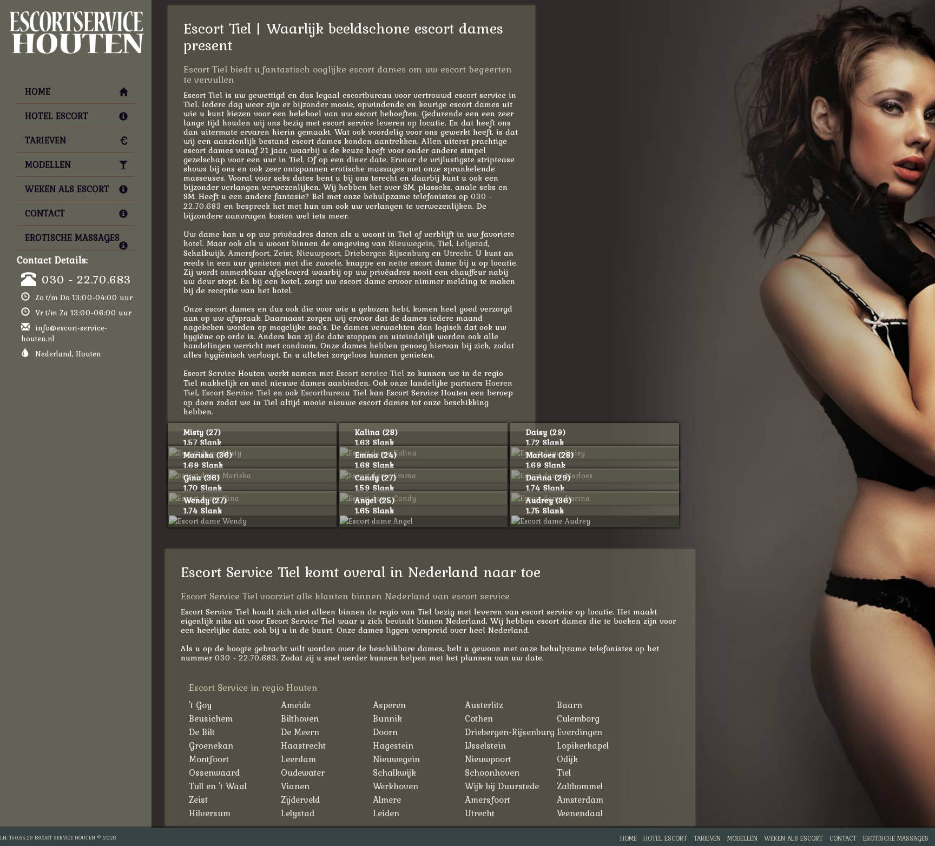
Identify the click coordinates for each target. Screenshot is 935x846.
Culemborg (578, 718)
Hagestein (393, 745)
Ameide (296, 704)
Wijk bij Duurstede (502, 785)
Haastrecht (303, 745)
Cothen (479, 718)
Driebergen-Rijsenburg (387, 253)
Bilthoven (300, 718)
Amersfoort (248, 253)
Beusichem (211, 718)
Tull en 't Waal (218, 785)
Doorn (385, 731)
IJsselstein (485, 745)
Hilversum (210, 813)
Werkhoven (395, 785)
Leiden (386, 813)
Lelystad (472, 243)
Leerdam (298, 758)
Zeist (283, 253)
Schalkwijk (394, 772)
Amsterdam (580, 799)
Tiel (564, 772)
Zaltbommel (580, 785)
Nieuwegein (411, 243)
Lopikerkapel (583, 745)
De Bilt (202, 731)
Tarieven (45, 140)
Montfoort (209, 758)
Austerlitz (484, 704)
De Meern (300, 731)
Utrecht (457, 253)
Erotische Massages (72, 237)
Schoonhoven (492, 772)
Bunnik (387, 718)
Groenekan (211, 745)
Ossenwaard (214, 772)
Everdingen (579, 731)
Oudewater (303, 772)
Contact (45, 213)
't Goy (200, 704)
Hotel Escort (56, 115)
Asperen (389, 704)
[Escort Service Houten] (76, 14)
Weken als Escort (67, 188)
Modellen (48, 164)
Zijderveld (300, 799)
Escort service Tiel (370, 373)
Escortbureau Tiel (334, 392)
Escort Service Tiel (236, 392)
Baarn (569, 704)
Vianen (295, 785)
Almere (387, 799)
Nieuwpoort (318, 253)
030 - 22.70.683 (86, 279)
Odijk (567, 758)
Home (37, 91)
